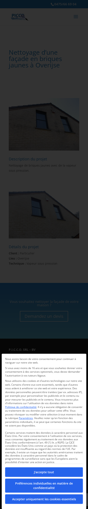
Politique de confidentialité (21, 407)
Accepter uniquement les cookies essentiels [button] (44, 499)
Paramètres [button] (26, 418)
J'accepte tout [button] (44, 472)
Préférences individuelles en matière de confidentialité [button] (44, 485)
